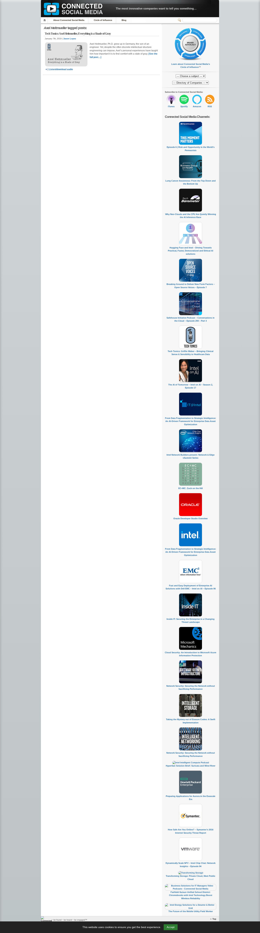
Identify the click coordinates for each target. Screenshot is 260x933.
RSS (210, 106)
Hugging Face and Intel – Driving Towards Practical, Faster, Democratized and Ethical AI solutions (190, 251)
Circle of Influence (103, 20)
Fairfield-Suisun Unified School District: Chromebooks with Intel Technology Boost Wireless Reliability (190, 895)
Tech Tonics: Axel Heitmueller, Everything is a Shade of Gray (78, 33)
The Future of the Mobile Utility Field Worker (190, 911)
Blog (124, 20)
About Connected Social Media (68, 20)
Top (214, 919)
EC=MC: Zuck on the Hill (190, 488)
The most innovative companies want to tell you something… (156, 8)
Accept (171, 927)
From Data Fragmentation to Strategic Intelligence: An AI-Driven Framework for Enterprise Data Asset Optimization (190, 421)
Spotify (184, 106)
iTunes (171, 106)
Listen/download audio (61, 69)
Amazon (197, 106)
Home (45, 20)
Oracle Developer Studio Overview (190, 518)
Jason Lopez (69, 38)
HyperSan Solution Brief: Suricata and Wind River (190, 766)
